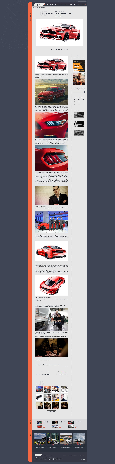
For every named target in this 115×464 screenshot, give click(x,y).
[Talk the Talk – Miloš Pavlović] (55, 422)
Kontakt (69, 455)
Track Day (78, 4)
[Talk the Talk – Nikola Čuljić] (39, 422)
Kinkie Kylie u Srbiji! (52, 447)
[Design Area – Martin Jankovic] (71, 426)
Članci (48, 4)
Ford (79, 57)
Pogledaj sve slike (51, 411)
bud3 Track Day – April (79, 447)
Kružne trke (40, 444)
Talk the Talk (61, 11)
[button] (85, 1)
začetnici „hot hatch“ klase (63, 110)
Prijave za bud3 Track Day (65, 447)
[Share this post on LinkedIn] (61, 49)
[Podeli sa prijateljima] (59, 49)
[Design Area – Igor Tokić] (39, 426)
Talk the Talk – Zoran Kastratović (78, 422)
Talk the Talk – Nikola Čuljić (45, 422)
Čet (61, 4)
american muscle (75, 57)
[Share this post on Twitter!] (56, 49)
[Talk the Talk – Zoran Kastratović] (71, 422)
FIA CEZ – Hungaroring (40, 447)
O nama (72, 1)
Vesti (74, 4)
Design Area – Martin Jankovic (78, 426)
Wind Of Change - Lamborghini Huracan (63, 374)
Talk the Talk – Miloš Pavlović (62, 422)
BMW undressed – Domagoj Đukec (62, 426)
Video (66, 4)
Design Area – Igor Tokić (46, 426)
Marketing (74, 455)
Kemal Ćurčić (82, 57)
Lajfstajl (51, 4)
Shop (83, 4)
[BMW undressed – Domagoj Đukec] (55, 426)
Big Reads (70, 4)
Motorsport (57, 4)
